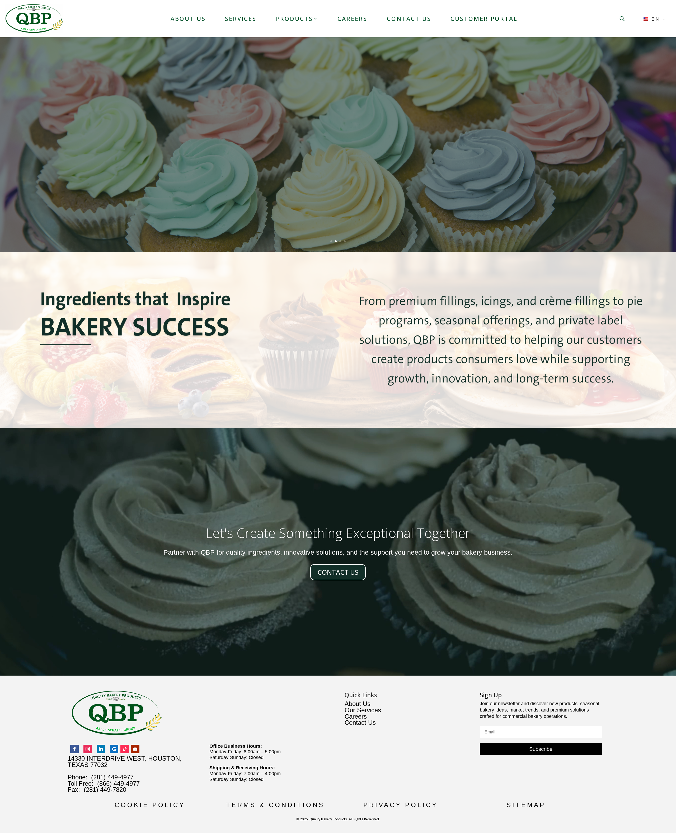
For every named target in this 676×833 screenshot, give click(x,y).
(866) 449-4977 (118, 783)
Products (294, 18)
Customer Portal (484, 18)
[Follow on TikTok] (124, 749)
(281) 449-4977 (112, 777)
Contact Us (409, 18)
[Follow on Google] (114, 749)
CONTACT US (338, 572)
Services (240, 18)
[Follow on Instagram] (87, 749)
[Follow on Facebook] (74, 749)
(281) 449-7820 (103, 789)
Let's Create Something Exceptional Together (338, 533)
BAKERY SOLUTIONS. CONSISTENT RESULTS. (338, 104)
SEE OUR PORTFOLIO (338, 142)
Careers (352, 18)
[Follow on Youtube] (135, 749)
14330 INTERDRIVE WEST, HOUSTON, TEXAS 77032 (125, 761)
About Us (188, 18)
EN (654, 19)
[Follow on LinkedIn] (101, 749)
